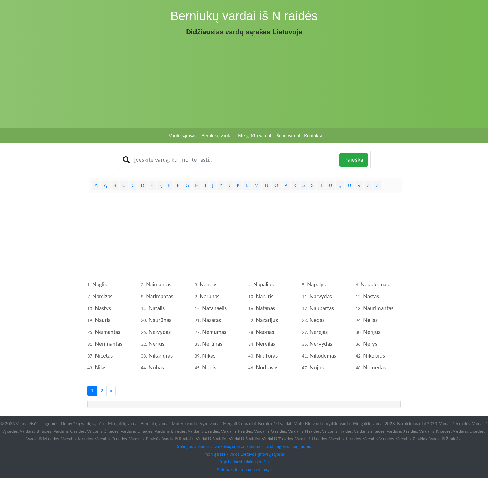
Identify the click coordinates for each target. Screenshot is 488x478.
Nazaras (211, 320)
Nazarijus (267, 320)
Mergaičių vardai (254, 135)
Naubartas (322, 308)
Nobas (156, 368)
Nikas (208, 356)
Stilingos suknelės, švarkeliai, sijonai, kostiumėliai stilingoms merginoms (244, 447)
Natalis (157, 308)
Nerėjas (319, 332)
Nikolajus (374, 356)
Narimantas (159, 296)
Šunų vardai (288, 135)
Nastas (371, 296)
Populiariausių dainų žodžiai (244, 462)
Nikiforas (267, 356)
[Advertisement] (244, 80)
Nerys (370, 344)
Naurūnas (160, 320)
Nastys (103, 308)
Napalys (316, 284)
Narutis (264, 296)
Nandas (208, 284)
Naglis (99, 284)
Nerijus (371, 332)
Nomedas (374, 368)
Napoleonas (375, 284)
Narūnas (209, 296)
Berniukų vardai (217, 135)
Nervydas (321, 344)
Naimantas (158, 284)
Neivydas (160, 332)
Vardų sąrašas (182, 135)
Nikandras (161, 356)
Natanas (265, 308)
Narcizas (102, 296)
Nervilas (265, 344)
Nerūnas (212, 344)
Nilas (100, 368)
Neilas (370, 320)
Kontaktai (313, 135)
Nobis (209, 368)
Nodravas (267, 368)
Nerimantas (108, 344)
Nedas (317, 320)
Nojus (317, 368)
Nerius (156, 344)
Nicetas (104, 356)
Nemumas (214, 332)
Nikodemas (323, 356)
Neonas (265, 332)
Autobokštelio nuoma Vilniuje (244, 470)
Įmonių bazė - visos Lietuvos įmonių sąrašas (244, 454)
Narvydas (321, 296)
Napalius (263, 284)
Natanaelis (214, 308)
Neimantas (107, 332)
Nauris (102, 320)
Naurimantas (378, 308)
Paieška (353, 160)
